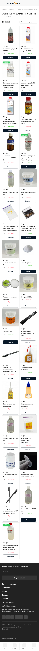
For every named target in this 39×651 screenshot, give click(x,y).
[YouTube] (17, 617)
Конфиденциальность (9, 638)
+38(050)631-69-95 (8, 602)
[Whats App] (26, 617)
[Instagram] (8, 617)
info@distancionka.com (9, 606)
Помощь (5, 595)
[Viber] (21, 617)
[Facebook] (4, 617)
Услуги (4, 591)
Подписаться (19, 578)
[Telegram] (12, 617)
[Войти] (32, 3)
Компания (6, 588)
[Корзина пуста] (36, 3)
